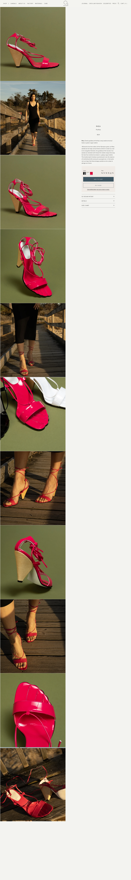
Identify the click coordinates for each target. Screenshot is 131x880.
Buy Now (98, 185)
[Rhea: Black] (84, 173)
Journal (85, 3)
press (114, 3)
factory (30, 3)
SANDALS (13, 3)
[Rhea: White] (88, 173)
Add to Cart (98, 179)
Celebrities (107, 3)
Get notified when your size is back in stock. (98, 189)
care (46, 3)
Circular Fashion (95, 3)
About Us (22, 3)
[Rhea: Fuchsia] (91, 173)
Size (102, 170)
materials (38, 3)
